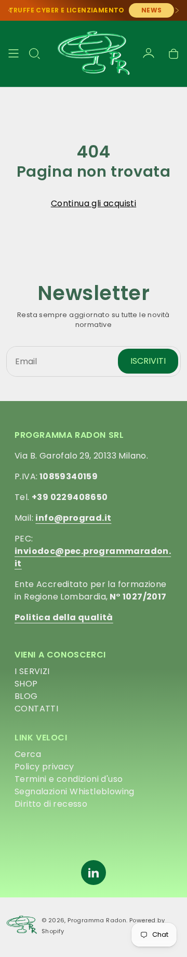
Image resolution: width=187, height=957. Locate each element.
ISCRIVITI (148, 361)
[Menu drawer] (13, 53)
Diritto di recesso (51, 804)
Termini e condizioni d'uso (69, 779)
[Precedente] (10, 10)
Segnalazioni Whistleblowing (75, 791)
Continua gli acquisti (93, 203)
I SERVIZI (32, 671)
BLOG (26, 696)
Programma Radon (97, 920)
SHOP (26, 684)
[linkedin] (93, 872)
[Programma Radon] (93, 53)
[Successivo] (176, 10)
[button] (34, 53)
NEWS (151, 10)
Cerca (28, 754)
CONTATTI (36, 709)
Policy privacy (44, 767)
